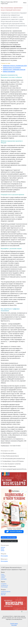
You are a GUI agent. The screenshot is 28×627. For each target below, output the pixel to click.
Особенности (4, 585)
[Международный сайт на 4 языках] (14, 479)
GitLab (2, 549)
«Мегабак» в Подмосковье (9, 466)
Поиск (2, 574)
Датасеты (3, 593)
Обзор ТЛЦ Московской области (10, 456)
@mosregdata (4, 556)
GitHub (2, 550)
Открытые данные (5, 591)
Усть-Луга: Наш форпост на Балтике (11, 464)
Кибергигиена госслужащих (12, 67)
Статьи (3, 577)
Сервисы (3, 576)
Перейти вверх (14, 623)
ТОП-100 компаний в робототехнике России (13, 458)
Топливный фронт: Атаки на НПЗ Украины (13, 461)
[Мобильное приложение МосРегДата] (14, 511)
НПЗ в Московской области (9, 453)
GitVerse (3, 547)
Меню (24, 2)
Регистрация (4, 587)
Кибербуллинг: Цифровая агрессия (14, 69)
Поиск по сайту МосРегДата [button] (9, 537)
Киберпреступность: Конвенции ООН (15, 65)
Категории (3, 579)
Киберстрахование (9, 71)
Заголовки (14, 625)
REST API (3, 594)
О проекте (3, 583)
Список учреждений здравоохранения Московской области (14, 469)
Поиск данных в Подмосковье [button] (9, 541)
